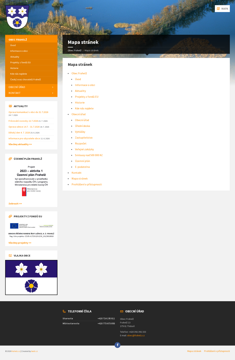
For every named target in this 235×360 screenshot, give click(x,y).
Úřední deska (82, 126)
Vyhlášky (80, 131)
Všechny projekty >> (20, 242)
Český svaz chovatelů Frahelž (25, 79)
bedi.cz (34, 351)
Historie (80, 102)
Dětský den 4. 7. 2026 (19, 132)
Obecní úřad (79, 114)
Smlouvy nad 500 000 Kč (89, 155)
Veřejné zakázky (84, 149)
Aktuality (80, 90)
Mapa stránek (80, 178)
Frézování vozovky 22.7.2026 (24, 120)
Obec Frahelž (74, 50)
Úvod (78, 79)
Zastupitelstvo (84, 137)
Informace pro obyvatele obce (25, 138)
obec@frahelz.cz (136, 335)
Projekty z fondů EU (86, 96)
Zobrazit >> (15, 203)
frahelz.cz (16, 351)
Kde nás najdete (84, 108)
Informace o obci (85, 85)
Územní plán (82, 161)
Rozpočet (81, 143)
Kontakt (77, 172)
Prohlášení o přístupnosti (87, 184)
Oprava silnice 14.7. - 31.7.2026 (24, 126)
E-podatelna (82, 166)
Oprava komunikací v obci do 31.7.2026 (28, 112)
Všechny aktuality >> (20, 144)
